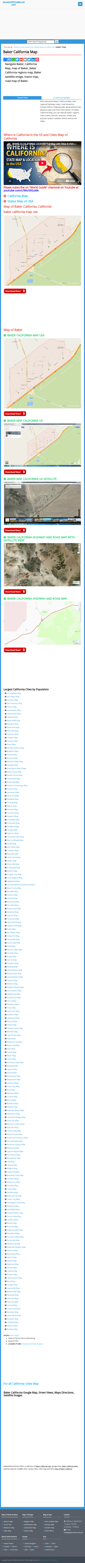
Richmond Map (13, 902)
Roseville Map (12, 854)
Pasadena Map (13, 826)
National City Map (14, 1196)
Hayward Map (12, 816)
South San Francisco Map (17, 1137)
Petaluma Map (13, 1206)
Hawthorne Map (13, 994)
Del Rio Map (12, 1267)
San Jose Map (12, 700)
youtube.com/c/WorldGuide (21, 190)
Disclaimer (54, 1560)
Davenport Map (13, 1114)
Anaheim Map (12, 724)
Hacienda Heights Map (16, 1247)
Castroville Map (13, 1288)
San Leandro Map (14, 990)
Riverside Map (12, 731)
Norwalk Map (12, 891)
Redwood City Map (14, 1042)
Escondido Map (13, 819)
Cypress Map (12, 915)
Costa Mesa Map (14, 1315)
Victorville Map (13, 864)
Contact (67, 1515)
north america (26, 47)
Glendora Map (13, 1298)
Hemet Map (11, 1025)
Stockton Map (12, 734)
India (47, 1543)
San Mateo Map (13, 932)
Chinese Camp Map (15, 1028)
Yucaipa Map (12, 1284)
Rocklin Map (12, 1223)
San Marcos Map (14, 997)
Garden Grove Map (14, 775)
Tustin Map (11, 1052)
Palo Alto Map (12, 1127)
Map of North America (10, 1515)
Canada (6, 1546)
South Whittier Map (15, 1213)
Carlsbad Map (12, 1322)
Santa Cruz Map (13, 1182)
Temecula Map (13, 919)
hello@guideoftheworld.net (73, 1532)
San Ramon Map (13, 1076)
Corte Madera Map (14, 878)
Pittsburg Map (13, 1148)
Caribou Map (12, 895)
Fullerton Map (12, 833)
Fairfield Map (12, 898)
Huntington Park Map (16, 1202)
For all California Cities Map (21, 1383)
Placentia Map (12, 1295)
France (36, 1546)
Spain (32, 1550)
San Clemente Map (14, 1141)
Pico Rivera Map (13, 1155)
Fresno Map (12, 707)
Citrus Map (11, 1001)
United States (8, 1543)
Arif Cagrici (14, 1335)
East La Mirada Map (15, 840)
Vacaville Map (12, 953)
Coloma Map (12, 1271)
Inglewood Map (13, 881)
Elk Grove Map (13, 796)
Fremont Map (12, 741)
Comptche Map (13, 936)
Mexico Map (8, 1521)
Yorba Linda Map (14, 1131)
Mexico (14, 1546)
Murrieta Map (12, 905)
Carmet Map (12, 1165)
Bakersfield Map (13, 720)
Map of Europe (27, 1515)
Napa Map (11, 1038)
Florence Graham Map (16, 1144)
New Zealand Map (51, 1521)
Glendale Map (12, 765)
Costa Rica (7, 1525)
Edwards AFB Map (14, 925)
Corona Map (12, 1305)
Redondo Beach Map (15, 1110)
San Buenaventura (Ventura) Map (21, 884)
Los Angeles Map (14, 693)
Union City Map (13, 1086)
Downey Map (12, 1329)
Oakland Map (12, 717)
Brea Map (11, 1281)
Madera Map (12, 1168)
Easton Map (12, 1257)
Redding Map (12, 966)
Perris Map (11, 1100)
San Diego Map (13, 696)
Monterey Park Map (15, 1175)
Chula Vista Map (13, 1308)
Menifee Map (12, 1031)
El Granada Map (13, 867)
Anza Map (11, 1090)
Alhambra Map (13, 1004)
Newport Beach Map (15, 987)
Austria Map (28, 1531)
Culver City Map (13, 1199)
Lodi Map (10, 1161)
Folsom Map (12, 1072)
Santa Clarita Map (14, 772)
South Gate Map (13, 943)
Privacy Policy (44, 1560)
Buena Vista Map (14, 908)
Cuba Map (7, 1531)
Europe (24, 1537)
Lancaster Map (13, 792)
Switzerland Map (30, 1528)
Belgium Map (29, 1521)
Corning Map (12, 802)
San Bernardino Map (15, 748)
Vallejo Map (11, 860)
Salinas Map (12, 806)
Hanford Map (12, 1250)
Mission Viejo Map (14, 949)
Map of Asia (47, 1515)
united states (39, 47)
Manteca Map (12, 1103)
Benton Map (12, 871)
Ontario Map (12, 789)
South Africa (49, 1531)
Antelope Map (12, 912)
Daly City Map (12, 1302)
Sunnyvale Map (13, 823)
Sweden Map (49, 1528)
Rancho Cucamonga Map (17, 785)
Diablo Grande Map (15, 1230)
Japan (56, 1546)
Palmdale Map (12, 799)
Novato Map (12, 1274)
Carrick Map (12, 960)
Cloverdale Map (13, 939)
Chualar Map (12, 737)
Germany (28, 1546)
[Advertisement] (42, 23)
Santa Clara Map (13, 857)
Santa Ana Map (13, 727)
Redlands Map (12, 1093)
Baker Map (11, 1055)
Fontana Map (12, 758)
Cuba (5, 1550)
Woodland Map (13, 1233)
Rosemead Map (13, 1254)
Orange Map (12, 830)
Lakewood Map (13, 1018)
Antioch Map (12, 1326)
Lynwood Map (12, 1083)
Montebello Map (14, 1158)
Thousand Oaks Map (15, 837)
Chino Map (11, 1059)
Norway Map (49, 1525)
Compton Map (13, 850)
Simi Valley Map (13, 847)
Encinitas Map (12, 1185)
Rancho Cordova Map (16, 1124)
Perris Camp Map (14, 1216)
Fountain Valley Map (15, 1237)
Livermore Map (13, 1011)
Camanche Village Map (16, 1117)
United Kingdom (30, 1543)
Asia (44, 1537)
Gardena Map (12, 1192)
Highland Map (12, 1264)
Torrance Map (13, 813)
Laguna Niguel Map (15, 1151)
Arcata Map (11, 956)
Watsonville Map (14, 1291)
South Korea (49, 1550)
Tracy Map (11, 1008)
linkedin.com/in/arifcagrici (32, 1344)
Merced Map (12, 1021)
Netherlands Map (30, 1525)
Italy (26, 1550)
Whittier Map (12, 984)
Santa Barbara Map (15, 977)
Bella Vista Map (13, 1045)
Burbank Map (12, 1319)
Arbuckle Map (12, 1226)
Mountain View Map (15, 1062)
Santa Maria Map (14, 922)
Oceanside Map (13, 782)
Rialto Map (11, 929)
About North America (9, 1537)
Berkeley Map (12, 1312)
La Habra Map (13, 1178)
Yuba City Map (13, 1120)
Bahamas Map (9, 1528)
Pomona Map (12, 809)
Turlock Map (12, 1096)
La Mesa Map (12, 1220)
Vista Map (11, 946)
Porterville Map (13, 1240)
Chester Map (12, 980)
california (50, 47)
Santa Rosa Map (13, 778)
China (53, 1543)
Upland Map (12, 1069)
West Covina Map (14, 888)
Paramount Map (13, 1243)
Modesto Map (12, 751)
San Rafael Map (13, 1209)
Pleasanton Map (13, 1079)
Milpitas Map (12, 1107)
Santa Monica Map (14, 970)
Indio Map (11, 1049)
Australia (48, 1546)
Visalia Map (11, 843)
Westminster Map (14, 973)
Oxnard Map (12, 754)
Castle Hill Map (13, 1172)
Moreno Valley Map (15, 761)
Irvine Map (11, 744)
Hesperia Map (12, 963)
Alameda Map (12, 1066)
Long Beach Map (14, 713)
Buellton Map (12, 1014)
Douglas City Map (14, 874)
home (16, 47)
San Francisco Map (14, 703)
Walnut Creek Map (14, 1134)
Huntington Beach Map (16, 768)
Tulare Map (11, 1189)
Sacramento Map (14, 710)
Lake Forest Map (14, 1035)
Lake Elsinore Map (14, 1278)
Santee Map (12, 1261)
